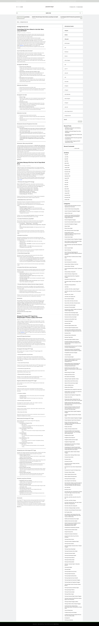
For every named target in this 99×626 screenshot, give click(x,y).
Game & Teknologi (68, 250)
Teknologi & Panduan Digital (69, 559)
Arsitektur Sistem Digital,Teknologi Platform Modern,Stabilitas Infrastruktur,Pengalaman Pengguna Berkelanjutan (72, 216)
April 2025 (66, 186)
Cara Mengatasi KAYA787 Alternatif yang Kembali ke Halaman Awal (64, 1)
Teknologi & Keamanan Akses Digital (71, 551)
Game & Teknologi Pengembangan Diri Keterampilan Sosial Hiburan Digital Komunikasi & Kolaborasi (73, 253)
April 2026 (66, 161)
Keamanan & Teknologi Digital (70, 307)
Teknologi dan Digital (68, 567)
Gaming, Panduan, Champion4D (70, 271)
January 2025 (67, 193)
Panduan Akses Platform (69, 387)
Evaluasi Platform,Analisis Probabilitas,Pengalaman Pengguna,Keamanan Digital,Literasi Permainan (72, 233)
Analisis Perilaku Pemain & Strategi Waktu (72, 208)
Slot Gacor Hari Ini (68, 489)
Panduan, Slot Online (68, 426)
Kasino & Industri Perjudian (69, 298)
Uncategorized (67, 617)
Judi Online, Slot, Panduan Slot (70, 296)
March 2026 (67, 163)
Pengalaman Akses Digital (69, 435)
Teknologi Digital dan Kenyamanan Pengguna (72, 580)
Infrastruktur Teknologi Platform (70, 284)
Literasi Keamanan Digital (69, 356)
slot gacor (21, 45)
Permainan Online (68, 459)
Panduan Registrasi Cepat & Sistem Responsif (72, 420)
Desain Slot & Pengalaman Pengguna (71, 224)
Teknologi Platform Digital (69, 594)
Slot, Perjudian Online (68, 512)
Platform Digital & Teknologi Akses (71, 476)
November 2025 (67, 171)
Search (65, 119)
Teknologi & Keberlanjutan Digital (70, 555)
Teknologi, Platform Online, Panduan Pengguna (73, 603)
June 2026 (66, 156)
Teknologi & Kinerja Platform (70, 557)
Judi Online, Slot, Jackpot (69, 294)
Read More (19, 159)
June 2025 (66, 182)
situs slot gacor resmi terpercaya (70, 480)
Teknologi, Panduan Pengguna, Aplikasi (71, 601)
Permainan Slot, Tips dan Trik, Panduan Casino (73, 470)
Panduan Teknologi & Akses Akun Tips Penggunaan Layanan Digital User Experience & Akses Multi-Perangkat (73, 423)
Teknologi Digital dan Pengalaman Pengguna (72, 582)
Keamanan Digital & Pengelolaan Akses (71, 327)
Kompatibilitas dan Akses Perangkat (71, 352)
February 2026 (67, 165)
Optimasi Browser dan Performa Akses (71, 380)
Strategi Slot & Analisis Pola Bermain (71, 533)
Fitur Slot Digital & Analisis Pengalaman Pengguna (73, 239)
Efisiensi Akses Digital (68, 228)
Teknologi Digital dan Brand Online (70, 575)
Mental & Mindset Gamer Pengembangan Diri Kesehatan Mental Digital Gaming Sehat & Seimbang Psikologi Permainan (72, 364)
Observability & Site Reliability (70, 376)
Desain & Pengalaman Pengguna (70, 219)
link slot (66, 56)
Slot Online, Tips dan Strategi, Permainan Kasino (73, 510)
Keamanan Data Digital (68, 321)
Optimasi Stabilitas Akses (69, 385)
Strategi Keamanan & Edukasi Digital (71, 529)
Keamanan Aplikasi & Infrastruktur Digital (72, 314)
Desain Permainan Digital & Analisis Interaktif (72, 221)
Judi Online (66, 286)
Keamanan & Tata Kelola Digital (70, 305)
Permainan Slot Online (68, 461)
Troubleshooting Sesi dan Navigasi (71, 612)
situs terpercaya (67, 94)
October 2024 (67, 199)
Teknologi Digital (67, 569)
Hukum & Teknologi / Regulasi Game (71, 273)
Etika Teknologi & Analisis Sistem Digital (72, 230)
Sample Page (48, 13)
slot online (66, 81)
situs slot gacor (67, 60)
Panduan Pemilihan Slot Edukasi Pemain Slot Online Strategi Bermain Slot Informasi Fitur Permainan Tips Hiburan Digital (72, 408)
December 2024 (67, 195)
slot (65, 47)
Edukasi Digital (67, 226)
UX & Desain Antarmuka (69, 620)
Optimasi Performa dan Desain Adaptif (71, 383)
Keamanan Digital (68, 323)
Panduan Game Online (68, 397)
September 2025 (67, 176)
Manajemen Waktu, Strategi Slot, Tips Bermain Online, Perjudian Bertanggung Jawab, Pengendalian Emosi (73, 360)
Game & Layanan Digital (69, 247)
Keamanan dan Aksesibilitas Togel (71, 319)
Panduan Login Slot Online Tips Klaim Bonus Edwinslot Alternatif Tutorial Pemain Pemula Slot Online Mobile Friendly (73, 403)
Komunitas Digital (68, 354)
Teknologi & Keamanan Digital (70, 553)
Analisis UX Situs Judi (68, 213)
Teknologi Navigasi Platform (69, 589)
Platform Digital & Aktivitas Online (70, 474)
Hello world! (77, 148)
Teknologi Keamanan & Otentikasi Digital (72, 587)
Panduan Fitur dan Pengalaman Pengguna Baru (73, 394)
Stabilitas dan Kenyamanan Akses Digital (72, 518)
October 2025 (67, 173)
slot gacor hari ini (68, 115)
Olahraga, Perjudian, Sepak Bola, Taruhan (72, 378)
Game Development (68, 259)
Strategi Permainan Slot (69, 531)
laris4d (21, 179)
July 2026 (66, 154)
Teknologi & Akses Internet (69, 539)
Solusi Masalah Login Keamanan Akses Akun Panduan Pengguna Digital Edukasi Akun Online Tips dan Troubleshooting (73, 515)
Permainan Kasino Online (69, 457)
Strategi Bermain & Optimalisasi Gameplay (72, 527)
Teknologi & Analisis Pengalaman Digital (72, 541)
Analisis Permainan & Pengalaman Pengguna (72, 211)
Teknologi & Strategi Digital (69, 561)
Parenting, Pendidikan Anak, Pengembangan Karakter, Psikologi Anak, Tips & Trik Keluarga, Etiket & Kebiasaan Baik (72, 432)
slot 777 (66, 68)
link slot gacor (67, 43)
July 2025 (66, 180)
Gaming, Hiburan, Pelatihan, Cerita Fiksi (71, 264)
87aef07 (19, 32)
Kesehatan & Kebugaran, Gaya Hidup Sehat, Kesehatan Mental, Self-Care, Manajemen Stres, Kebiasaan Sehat (73, 342)
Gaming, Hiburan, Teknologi (69, 266)
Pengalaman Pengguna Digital (70, 441)
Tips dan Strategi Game (69, 610)
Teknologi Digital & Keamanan (70, 573)
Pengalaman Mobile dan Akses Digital (71, 439)
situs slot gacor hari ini (69, 111)
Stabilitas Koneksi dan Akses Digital (71, 520)
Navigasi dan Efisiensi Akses (70, 374)
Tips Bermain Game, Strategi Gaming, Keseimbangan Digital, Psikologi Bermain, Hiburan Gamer (73, 607)
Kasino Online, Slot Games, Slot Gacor (71, 300)
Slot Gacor (66, 51)
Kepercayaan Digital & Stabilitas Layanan (72, 339)
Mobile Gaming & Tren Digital (70, 372)
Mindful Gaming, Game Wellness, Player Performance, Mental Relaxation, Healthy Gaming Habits (73, 369)
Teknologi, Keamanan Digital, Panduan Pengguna (73, 596)
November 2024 (67, 197)
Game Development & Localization (71, 262)
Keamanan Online (68, 333)
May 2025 (66, 184)
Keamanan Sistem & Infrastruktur (70, 335)
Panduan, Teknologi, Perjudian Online (71, 428)
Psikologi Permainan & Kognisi (70, 478)
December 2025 (67, 169)
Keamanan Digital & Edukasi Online (71, 325)
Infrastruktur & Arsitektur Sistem (70, 279)
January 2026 (67, 167)
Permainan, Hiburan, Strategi (69, 472)
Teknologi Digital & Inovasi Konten (70, 571)
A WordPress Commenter (69, 148)
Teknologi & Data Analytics (69, 543)
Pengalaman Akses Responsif (70, 437)
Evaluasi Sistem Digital (69, 237)
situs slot (66, 73)
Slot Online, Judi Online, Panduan (70, 500)
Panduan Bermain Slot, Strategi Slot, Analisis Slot (73, 389)
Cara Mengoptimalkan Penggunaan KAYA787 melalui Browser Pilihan (79, 16)
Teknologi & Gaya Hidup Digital (70, 549)
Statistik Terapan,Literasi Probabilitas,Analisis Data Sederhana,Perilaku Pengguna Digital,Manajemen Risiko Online (72, 524)
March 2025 (67, 188)
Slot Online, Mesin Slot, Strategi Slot (71, 505)
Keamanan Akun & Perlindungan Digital (71, 312)
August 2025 (67, 178)
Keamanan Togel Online (69, 337)
